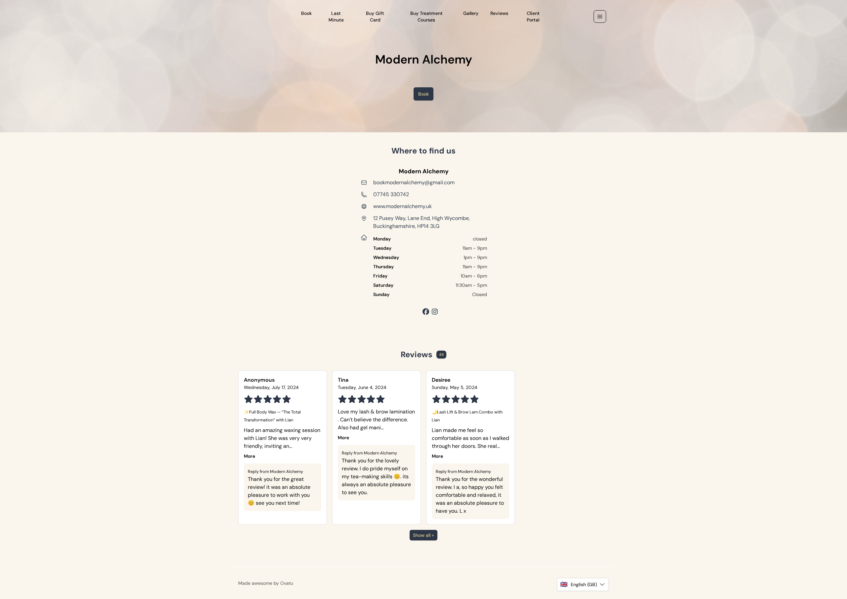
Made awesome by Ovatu (265, 583)
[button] (583, 584)
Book (423, 94)
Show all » (423, 535)
